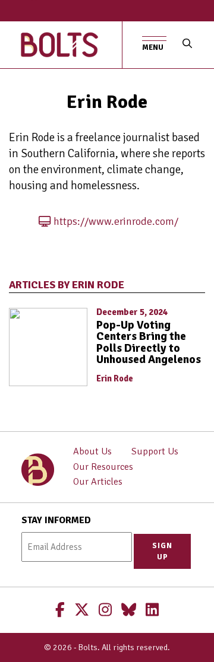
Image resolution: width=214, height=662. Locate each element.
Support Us (154, 451)
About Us (92, 451)
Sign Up (162, 551)
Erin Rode (114, 378)
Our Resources (103, 467)
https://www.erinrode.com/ (116, 221)
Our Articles (97, 482)
